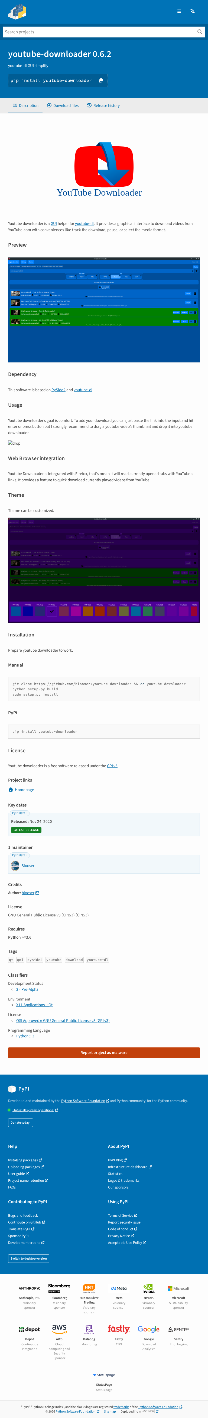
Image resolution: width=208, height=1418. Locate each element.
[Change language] (193, 11)
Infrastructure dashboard (128, 1167)
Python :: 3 (25, 1036)
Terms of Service (120, 1215)
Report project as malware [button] (104, 1053)
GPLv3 (112, 766)
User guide (16, 1173)
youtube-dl (84, 224)
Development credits (24, 1242)
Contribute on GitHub (24, 1222)
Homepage (24, 790)
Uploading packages (24, 1167)
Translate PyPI (19, 1229)
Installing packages (23, 1160)
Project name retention (26, 1180)
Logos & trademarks (123, 1180)
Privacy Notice (119, 1235)
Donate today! (21, 1122)
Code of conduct (120, 1229)
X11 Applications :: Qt (34, 1005)
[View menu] (179, 11)
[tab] (25, 105)
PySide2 (58, 390)
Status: (33, 1110)
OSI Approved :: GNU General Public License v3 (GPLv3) (63, 1021)
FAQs (12, 1187)
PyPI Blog (115, 1160)
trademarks (121, 1407)
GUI (54, 224)
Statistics (115, 1173)
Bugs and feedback (23, 1215)
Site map (110, 1411)
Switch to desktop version (29, 1258)
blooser (28, 893)
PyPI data (18, 813)
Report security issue (124, 1222)
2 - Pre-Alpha (27, 989)
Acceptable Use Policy (125, 1242)
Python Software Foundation (83, 1100)
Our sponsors (118, 1187)
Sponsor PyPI (18, 1235)
